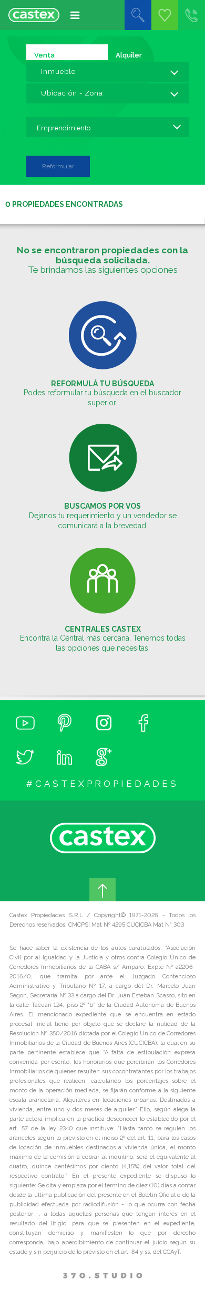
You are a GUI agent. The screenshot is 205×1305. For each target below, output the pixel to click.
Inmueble (58, 71)
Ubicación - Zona (72, 93)
